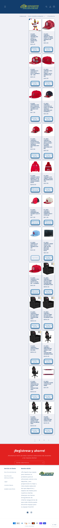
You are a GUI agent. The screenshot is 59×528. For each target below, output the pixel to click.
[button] (5, 7)
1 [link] (34, 440)
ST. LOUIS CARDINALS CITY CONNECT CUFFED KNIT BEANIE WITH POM (48, 178)
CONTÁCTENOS (8, 485)
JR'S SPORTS (31, 526)
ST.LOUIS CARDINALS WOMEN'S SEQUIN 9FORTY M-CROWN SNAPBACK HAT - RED (48, 37)
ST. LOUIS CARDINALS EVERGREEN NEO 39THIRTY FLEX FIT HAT (35, 212)
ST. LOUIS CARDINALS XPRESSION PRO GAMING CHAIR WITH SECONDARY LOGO (34, 420)
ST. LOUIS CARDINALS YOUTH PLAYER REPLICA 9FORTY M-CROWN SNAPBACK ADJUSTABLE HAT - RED (48, 143)
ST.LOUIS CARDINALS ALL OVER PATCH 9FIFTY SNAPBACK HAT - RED (35, 72)
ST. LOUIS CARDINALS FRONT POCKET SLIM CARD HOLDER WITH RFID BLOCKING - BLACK (48, 246)
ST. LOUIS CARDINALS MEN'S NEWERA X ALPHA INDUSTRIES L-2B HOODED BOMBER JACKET (35, 179)
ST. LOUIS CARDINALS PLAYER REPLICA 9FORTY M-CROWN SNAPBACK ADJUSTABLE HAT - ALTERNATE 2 (48, 107)
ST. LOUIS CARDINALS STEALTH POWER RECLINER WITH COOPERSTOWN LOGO (34, 315)
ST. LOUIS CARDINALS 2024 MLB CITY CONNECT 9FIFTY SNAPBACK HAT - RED (48, 73)
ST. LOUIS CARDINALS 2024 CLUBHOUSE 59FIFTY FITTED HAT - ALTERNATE (34, 280)
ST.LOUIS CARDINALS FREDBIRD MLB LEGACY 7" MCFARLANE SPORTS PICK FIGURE (34, 38)
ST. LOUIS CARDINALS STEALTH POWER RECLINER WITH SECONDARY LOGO (48, 314)
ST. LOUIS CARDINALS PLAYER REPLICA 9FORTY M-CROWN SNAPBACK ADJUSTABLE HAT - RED (35, 143)
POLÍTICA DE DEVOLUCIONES (8, 477)
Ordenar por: (23, 16)
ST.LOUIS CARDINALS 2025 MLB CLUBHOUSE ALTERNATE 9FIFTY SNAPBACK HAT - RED (35, 107)
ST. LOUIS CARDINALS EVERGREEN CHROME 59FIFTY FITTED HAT (48, 212)
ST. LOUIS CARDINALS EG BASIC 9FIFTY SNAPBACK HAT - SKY (34, 245)
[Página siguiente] (48, 440)
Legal (5, 481)
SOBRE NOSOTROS (9, 489)
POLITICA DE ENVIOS (10, 472)
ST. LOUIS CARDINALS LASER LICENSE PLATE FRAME (48, 383)
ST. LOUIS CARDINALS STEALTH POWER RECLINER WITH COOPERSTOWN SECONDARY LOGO (48, 281)
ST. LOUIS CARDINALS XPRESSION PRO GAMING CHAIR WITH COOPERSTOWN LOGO (34, 385)
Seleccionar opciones (35, 189)
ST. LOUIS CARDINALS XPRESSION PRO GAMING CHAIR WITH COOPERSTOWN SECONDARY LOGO (48, 350)
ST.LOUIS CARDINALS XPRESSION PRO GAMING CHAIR (48, 419)
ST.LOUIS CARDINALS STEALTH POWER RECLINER (34, 348)
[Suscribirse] (43, 463)
